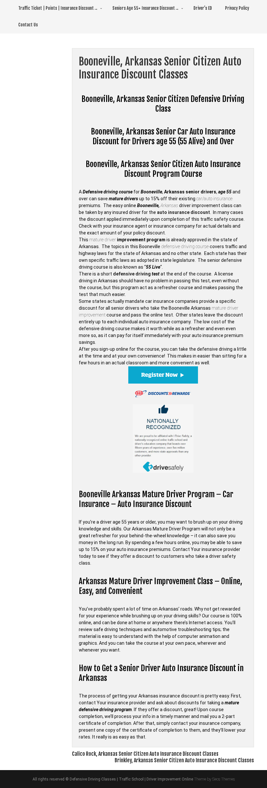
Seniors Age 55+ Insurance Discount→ (145, 8)
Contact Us (28, 24)
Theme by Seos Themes (214, 779)
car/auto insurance (214, 198)
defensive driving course (185, 246)
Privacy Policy (237, 8)
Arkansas (169, 205)
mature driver (102, 239)
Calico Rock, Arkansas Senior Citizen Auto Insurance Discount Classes (145, 754)
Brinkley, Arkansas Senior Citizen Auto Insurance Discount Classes (184, 760)
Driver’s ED (202, 8)
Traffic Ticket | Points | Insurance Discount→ (58, 8)
